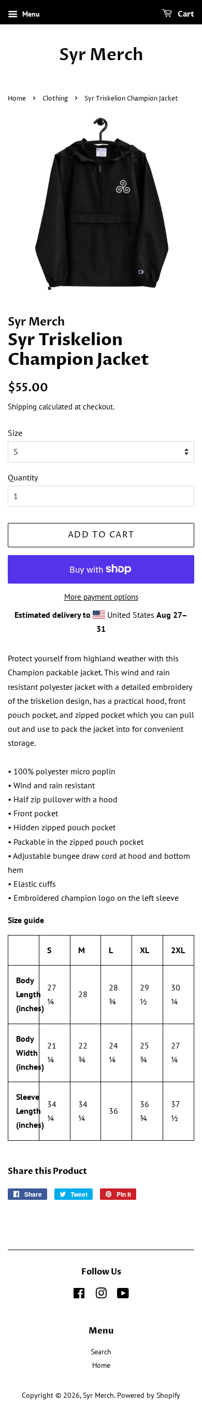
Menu (30, 14)
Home (17, 98)
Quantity (23, 477)
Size (15, 433)
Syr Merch (101, 55)
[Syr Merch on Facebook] (79, 1295)
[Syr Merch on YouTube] (123, 1295)
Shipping (22, 407)
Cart (185, 14)
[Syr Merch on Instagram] (101, 1295)
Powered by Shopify (148, 1395)
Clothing (55, 98)
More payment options (101, 597)
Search (101, 1351)
